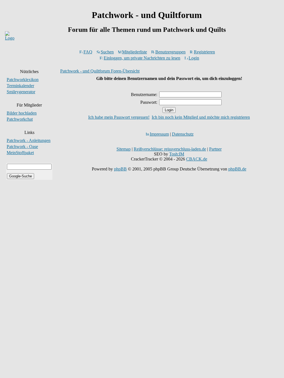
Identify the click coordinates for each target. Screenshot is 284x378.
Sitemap (123, 149)
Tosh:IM (176, 154)
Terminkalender (20, 85)
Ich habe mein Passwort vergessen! (118, 117)
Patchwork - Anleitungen (28, 140)
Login (194, 58)
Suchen (107, 52)
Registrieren (204, 52)
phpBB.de (237, 169)
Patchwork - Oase (22, 146)
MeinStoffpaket (20, 152)
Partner (215, 149)
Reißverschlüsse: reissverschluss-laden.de (170, 149)
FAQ (87, 52)
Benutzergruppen (170, 52)
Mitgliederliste (134, 52)
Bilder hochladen (22, 113)
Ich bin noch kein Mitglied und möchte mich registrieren (201, 117)
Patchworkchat (20, 119)
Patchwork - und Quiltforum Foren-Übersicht (100, 71)
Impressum (159, 134)
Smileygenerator (21, 91)
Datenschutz (183, 134)
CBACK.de (196, 159)
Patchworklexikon (23, 79)
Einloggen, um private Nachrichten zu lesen (142, 58)
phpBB (120, 169)
